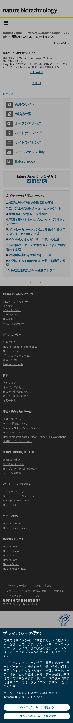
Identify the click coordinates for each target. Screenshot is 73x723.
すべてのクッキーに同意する (37, 707)
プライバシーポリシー (45, 682)
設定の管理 (10, 697)
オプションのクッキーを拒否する (37, 716)
